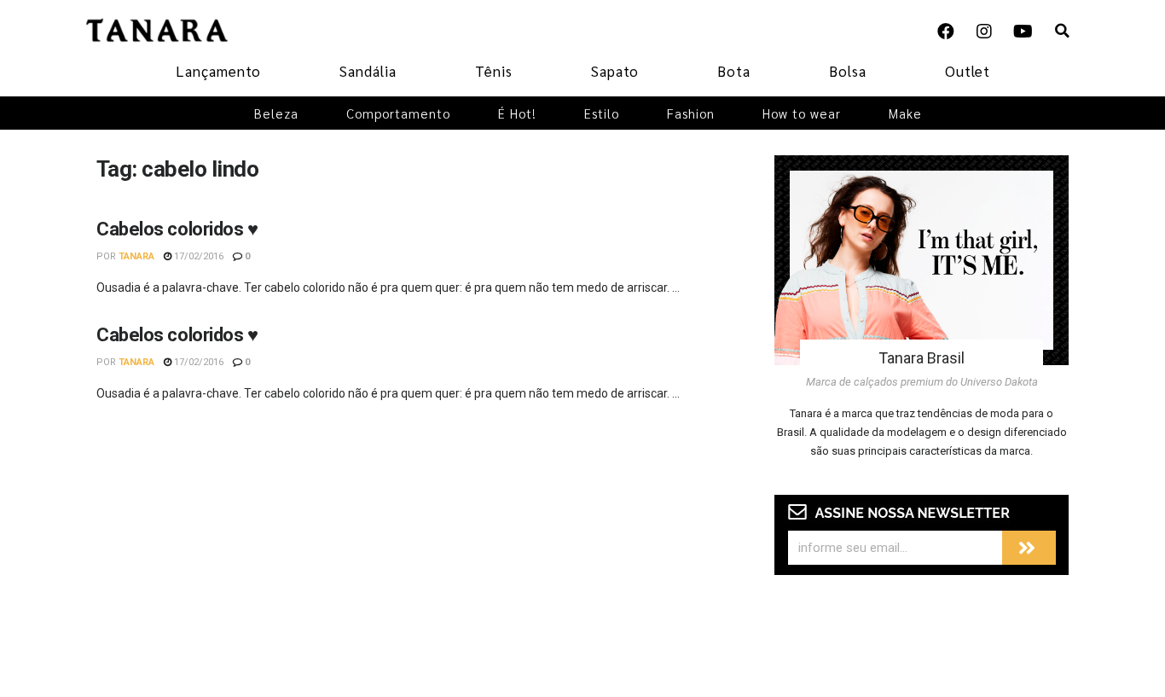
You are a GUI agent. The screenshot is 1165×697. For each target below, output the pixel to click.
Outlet (967, 70)
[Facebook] (946, 32)
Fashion (691, 113)
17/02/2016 (197, 256)
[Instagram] (984, 32)
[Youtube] (1023, 32)
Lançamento (218, 70)
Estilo (601, 113)
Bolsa (848, 70)
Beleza (276, 113)
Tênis (494, 70)
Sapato (615, 70)
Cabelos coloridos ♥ (177, 229)
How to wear (801, 113)
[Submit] (1029, 548)
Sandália (368, 70)
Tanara (136, 256)
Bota (734, 70)
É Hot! (517, 113)
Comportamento (398, 113)
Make (905, 113)
